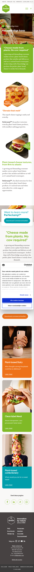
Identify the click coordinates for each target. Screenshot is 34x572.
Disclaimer (4, 567)
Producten (20, 529)
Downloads (11, 531)
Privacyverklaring (13, 567)
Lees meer (9, 374)
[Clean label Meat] (17, 396)
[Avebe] (6, 8)
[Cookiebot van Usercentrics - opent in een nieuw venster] (24, 265)
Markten (20, 531)
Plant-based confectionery (11, 471)
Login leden (26, 1)
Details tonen (24, 295)
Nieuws (4, 1)
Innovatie (20, 534)
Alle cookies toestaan (17, 300)
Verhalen (9, 1)
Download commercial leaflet (15, 316)
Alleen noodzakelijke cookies (17, 305)
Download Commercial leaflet (17, 221)
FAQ (14, 1)
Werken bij (19, 1)
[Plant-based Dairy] (17, 342)
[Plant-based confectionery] (17, 450)
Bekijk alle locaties (17, 560)
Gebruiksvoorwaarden (26, 567)
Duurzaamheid (22, 536)
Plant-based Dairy (14, 362)
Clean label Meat (13, 416)
